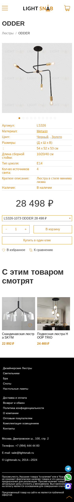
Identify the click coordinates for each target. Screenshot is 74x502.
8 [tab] (47, 118)
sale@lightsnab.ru (22, 452)
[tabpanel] (37, 78)
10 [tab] (55, 118)
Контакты (9, 428)
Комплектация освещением (21, 423)
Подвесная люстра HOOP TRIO (52, 335)
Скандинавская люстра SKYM (18, 335)
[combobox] (37, 218)
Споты (7, 383)
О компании (11, 413)
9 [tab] (51, 118)
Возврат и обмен (14, 402)
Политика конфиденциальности (23, 408)
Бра (5, 378)
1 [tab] (19, 118)
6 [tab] (39, 118)
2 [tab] (23, 118)
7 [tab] (43, 118)
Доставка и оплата (15, 397)
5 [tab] (35, 118)
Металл (42, 131)
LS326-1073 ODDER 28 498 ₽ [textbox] (25, 218)
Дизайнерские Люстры (17, 368)
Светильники (11, 373)
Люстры (8, 33)
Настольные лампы (15, 388)
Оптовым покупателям (17, 418)
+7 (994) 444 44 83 (27, 445)
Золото (57, 137)
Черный (42, 137)
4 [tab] (31, 118)
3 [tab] (27, 118)
